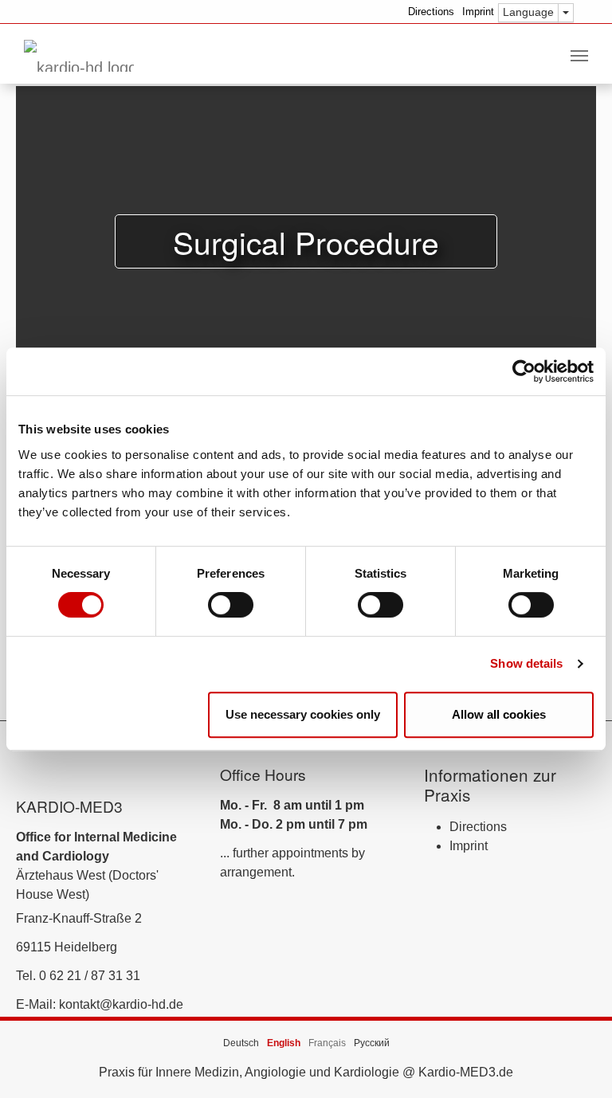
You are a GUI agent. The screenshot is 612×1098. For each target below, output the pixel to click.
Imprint (478, 12)
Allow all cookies (499, 714)
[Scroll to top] (577, 1063)
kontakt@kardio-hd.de (121, 1004)
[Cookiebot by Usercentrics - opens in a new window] (524, 371)
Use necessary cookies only (303, 714)
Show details (526, 663)
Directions (431, 12)
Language (528, 12)
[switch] (230, 605)
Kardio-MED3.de (465, 1072)
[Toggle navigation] (579, 55)
